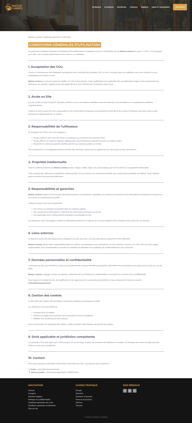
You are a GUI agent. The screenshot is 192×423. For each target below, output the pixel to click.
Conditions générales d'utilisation (42, 405)
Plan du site (33, 408)
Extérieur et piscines (84, 396)
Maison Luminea (35, 37)
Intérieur (96, 7)
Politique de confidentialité (39, 399)
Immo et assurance (161, 7)
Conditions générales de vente (40, 402)
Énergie (144, 7)
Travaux (134, 7)
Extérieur (109, 7)
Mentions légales (35, 396)
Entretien (121, 7)
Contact (31, 390)
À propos (32, 393)
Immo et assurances (84, 399)
